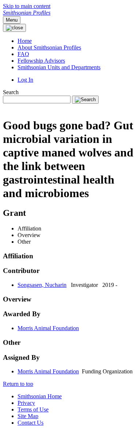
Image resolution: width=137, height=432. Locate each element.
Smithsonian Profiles (26, 13)
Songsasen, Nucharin (42, 285)
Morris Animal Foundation (48, 328)
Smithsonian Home (40, 396)
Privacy (26, 403)
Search (11, 92)
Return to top (18, 384)
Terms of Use (33, 409)
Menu (12, 20)
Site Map (28, 416)
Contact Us (30, 423)
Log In (25, 80)
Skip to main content (26, 6)
